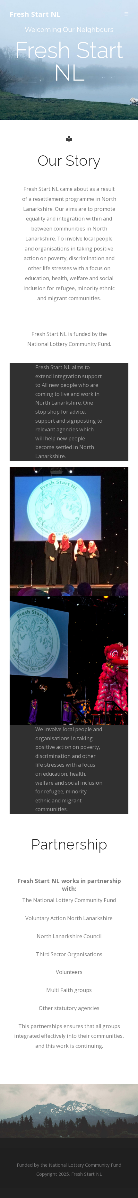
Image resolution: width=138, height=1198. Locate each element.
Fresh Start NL (35, 14)
